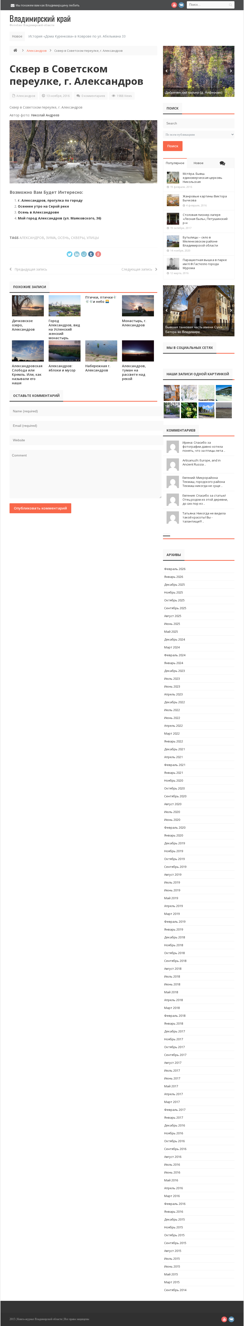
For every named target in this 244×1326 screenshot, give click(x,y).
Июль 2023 (172, 678)
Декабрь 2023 (174, 671)
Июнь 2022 (172, 718)
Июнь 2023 (172, 686)
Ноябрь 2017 (173, 1039)
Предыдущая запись (29, 269)
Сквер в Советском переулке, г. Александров (76, 75)
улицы (92, 237)
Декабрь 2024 (174, 639)
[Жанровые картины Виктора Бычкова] (173, 200)
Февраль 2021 (174, 765)
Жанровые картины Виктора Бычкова (205, 198)
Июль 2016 (172, 1164)
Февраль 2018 (174, 1015)
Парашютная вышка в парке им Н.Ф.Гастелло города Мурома (205, 264)
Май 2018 (171, 992)
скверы (78, 237)
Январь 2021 (173, 772)
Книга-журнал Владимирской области (39, 1319)
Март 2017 (172, 1102)
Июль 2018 (172, 976)
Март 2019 (172, 914)
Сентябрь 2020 (175, 796)
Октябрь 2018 (174, 953)
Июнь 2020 (172, 819)
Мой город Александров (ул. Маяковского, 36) (59, 218)
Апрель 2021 (173, 757)
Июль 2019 (172, 882)
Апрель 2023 (173, 694)
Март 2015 (172, 1282)
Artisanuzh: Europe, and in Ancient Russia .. (202, 462)
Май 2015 (171, 1274)
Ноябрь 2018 (173, 945)
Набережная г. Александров (97, 368)
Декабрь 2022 (174, 702)
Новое (198, 163)
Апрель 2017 (173, 1094)
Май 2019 (171, 898)
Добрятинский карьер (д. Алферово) (193, 92)
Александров (37, 50)
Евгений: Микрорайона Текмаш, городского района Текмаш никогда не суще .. (204, 481)
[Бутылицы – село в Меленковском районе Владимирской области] (173, 241)
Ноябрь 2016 (173, 1133)
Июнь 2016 (172, 1172)
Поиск (172, 145)
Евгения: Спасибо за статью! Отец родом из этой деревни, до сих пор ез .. (205, 499)
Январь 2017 (173, 1117)
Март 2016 (172, 1196)
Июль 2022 (172, 710)
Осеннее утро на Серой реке (43, 206)
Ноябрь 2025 (173, 592)
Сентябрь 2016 (175, 1149)
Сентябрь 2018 (175, 961)
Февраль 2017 (174, 1109)
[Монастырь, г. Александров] (138, 305)
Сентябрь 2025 (175, 608)
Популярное (175, 163)
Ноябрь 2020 (173, 780)
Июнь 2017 (172, 1078)
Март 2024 (172, 647)
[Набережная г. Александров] (101, 350)
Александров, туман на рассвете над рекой (134, 372)
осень (63, 237)
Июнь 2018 (172, 984)
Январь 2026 (173, 577)
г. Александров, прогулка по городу (50, 200)
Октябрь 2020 (174, 788)
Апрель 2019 (173, 906)
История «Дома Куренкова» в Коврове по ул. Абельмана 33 (77, 36)
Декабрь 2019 (174, 843)
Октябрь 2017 (174, 1047)
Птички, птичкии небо (99, 299)
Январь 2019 (173, 929)
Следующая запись (138, 269)
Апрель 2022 (173, 725)
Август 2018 (172, 968)
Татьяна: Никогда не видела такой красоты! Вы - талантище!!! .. (204, 517)
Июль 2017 (172, 1070)
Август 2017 (172, 1062)
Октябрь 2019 (174, 859)
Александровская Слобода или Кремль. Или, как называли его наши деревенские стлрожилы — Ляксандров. (27, 381)
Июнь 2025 (172, 624)
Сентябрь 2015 (175, 1243)
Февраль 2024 (174, 655)
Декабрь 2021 (174, 749)
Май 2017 (171, 1086)
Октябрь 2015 (174, 1235)
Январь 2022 (173, 741)
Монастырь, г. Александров (134, 322)
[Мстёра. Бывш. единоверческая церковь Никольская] (173, 178)
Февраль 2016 (174, 1204)
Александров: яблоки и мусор (62, 368)
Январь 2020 (173, 835)
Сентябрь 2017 (175, 1055)
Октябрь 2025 (174, 600)
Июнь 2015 (172, 1266)
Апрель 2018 (173, 1000)
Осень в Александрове (38, 212)
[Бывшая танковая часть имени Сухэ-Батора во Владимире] (198, 310)
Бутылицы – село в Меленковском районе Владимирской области (200, 241)
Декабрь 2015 (174, 1219)
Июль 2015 (172, 1258)
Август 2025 (172, 616)
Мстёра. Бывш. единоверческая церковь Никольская (202, 177)
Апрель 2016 (173, 1188)
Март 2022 (172, 733)
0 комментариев (93, 96)
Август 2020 (172, 804)
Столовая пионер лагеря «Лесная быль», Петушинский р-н (205, 219)
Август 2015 (172, 1251)
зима (51, 237)
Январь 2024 (173, 663)
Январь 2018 (173, 1023)
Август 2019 (172, 874)
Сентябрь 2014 (175, 1290)
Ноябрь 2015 (173, 1227)
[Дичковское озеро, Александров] (28, 305)
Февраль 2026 (174, 569)
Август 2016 (172, 1157)
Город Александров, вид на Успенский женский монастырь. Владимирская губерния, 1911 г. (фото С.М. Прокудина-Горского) (64, 339)
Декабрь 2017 (174, 1031)
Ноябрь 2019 (173, 851)
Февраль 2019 (174, 921)
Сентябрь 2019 (175, 867)
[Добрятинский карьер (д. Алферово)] (198, 71)
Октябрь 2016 (174, 1141)
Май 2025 (171, 631)
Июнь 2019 (172, 890)
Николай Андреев (45, 115)
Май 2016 (171, 1180)
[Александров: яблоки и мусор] (65, 350)
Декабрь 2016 (174, 1125)
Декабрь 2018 (174, 937)
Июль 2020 (172, 812)
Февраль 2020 (174, 827)
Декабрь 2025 (174, 584)
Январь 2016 (173, 1211)
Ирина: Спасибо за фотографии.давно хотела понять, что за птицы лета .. (204, 446)
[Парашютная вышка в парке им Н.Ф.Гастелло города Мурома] (173, 264)
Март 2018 (172, 1008)
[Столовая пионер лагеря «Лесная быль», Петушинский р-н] (173, 219)
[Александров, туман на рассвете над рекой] (138, 350)
